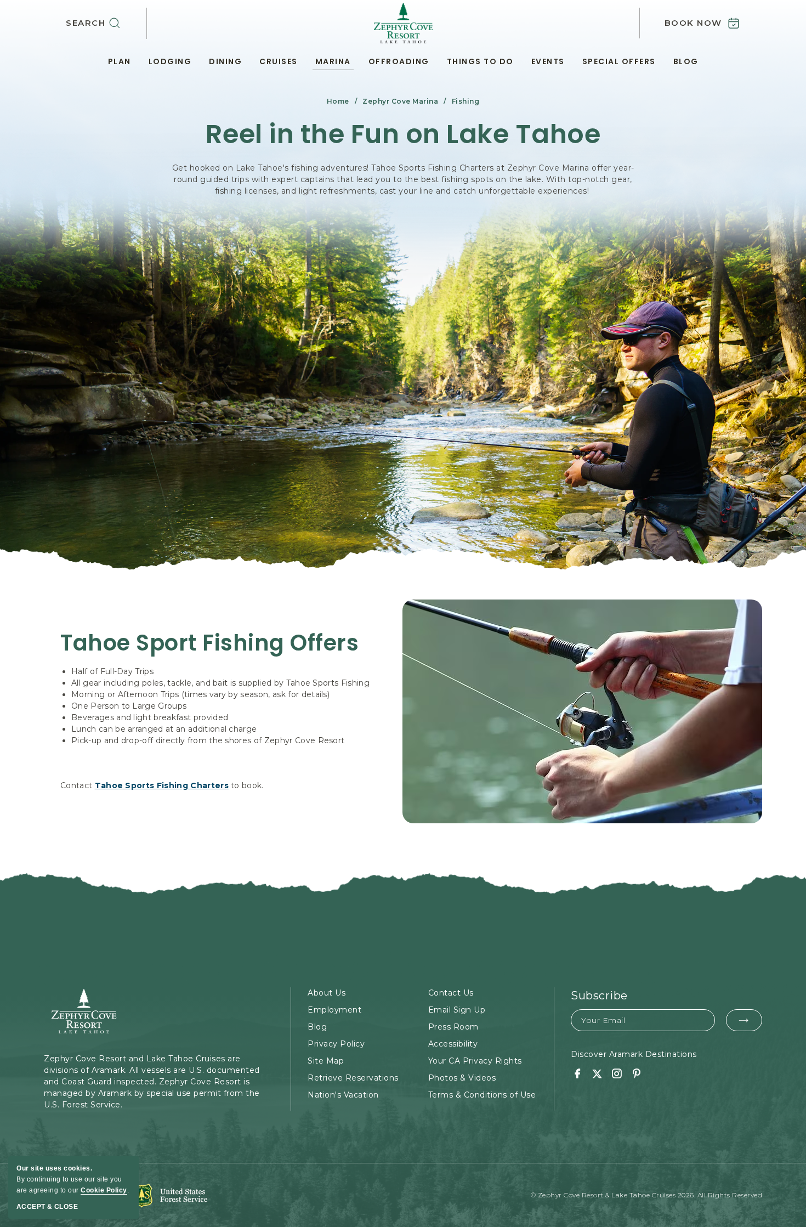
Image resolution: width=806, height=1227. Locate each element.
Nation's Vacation (343, 1095)
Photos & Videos (462, 1078)
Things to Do (480, 61)
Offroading (398, 61)
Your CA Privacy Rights (475, 1061)
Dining (225, 61)
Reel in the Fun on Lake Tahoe (403, 134)
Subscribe (599, 995)
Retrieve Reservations (353, 1078)
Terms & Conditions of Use (482, 1095)
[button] (106, 23)
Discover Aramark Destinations (634, 1054)
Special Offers (619, 61)
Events (548, 61)
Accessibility (453, 1044)
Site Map (326, 1061)
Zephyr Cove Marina (400, 101)
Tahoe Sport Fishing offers (209, 643)
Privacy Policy (336, 1044)
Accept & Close (47, 1207)
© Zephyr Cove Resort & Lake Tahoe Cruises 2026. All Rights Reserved (647, 1195)
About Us (326, 993)
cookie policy (104, 1190)
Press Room (453, 1027)
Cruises (278, 61)
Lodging (170, 61)
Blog (686, 61)
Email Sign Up (457, 1010)
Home (338, 101)
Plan (119, 61)
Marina (333, 61)
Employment (334, 1010)
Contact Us (451, 993)
